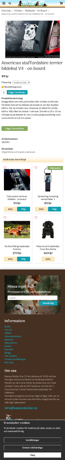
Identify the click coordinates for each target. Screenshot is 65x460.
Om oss (8, 329)
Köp (23, 209)
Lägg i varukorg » (17, 92)
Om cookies (11, 355)
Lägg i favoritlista (14, 128)
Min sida (9, 362)
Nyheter (9, 339)
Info (10, 209)
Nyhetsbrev (11, 342)
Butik (7, 326)
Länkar (8, 346)
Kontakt (9, 349)
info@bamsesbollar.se (21, 408)
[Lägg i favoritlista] (5, 168)
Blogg (8, 352)
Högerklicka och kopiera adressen (18, 152)
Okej (32, 455)
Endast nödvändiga (32, 447)
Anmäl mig (48, 303)
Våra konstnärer (13, 336)
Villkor (8, 333)
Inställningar (32, 440)
